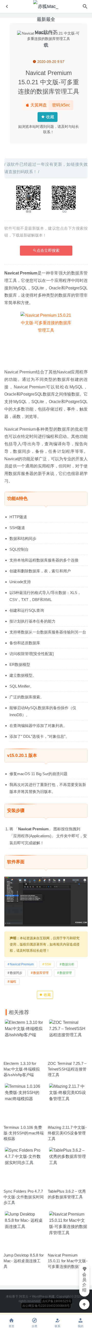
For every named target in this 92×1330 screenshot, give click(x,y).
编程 (13, 981)
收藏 (49, 117)
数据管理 (66, 973)
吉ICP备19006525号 (57, 1301)
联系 (57, 1326)
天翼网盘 (38, 105)
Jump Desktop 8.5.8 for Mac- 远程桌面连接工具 (24, 1261)
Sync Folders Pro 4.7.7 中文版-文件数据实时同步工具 (24, 1197)
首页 (11, 1326)
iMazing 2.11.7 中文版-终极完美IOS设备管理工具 (67, 1133)
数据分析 (68, 964)
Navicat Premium (22, 964)
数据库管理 (41, 973)
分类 (34, 1326)
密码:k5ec (61, 105)
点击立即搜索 (48, 250)
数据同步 (16, 973)
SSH (48, 964)
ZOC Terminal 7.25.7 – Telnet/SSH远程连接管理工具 (67, 1069)
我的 (80, 1326)
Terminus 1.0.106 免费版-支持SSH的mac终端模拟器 (24, 1133)
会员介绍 (84, 1282)
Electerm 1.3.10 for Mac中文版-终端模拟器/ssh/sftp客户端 (22, 1069)
